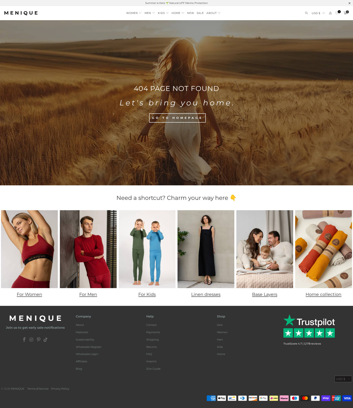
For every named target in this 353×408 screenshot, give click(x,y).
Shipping (152, 339)
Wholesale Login (87, 354)
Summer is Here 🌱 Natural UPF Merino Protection (176, 2)
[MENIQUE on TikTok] (46, 340)
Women (222, 332)
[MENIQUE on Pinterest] (39, 340)
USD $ (316, 13)
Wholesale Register (89, 346)
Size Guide (153, 368)
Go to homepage (177, 118)
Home (221, 354)
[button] (134, 12)
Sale (220, 324)
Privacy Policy (60, 388)
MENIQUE (17, 388)
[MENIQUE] (21, 13)
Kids (220, 346)
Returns (151, 346)
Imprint (151, 361)
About (80, 324)
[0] (337, 13)
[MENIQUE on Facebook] (24, 340)
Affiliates (81, 361)
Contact (151, 324)
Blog (79, 368)
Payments (153, 332)
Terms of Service (38, 388)
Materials (82, 332)
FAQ (149, 354)
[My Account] (330, 13)
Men (220, 339)
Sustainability (85, 339)
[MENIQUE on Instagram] (32, 340)
